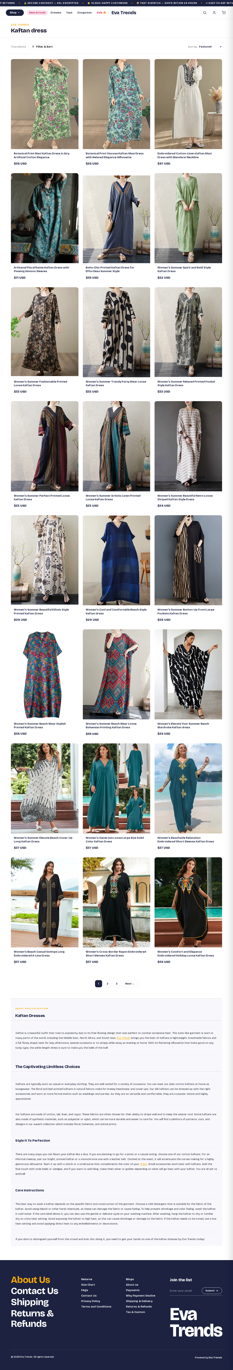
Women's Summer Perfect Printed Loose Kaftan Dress (42, 497)
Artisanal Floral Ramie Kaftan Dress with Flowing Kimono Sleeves (41, 269)
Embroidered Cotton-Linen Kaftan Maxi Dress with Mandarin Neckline (184, 155)
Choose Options (46, 144)
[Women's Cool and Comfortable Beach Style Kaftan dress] (116, 560)
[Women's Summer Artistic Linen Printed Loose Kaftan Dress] (116, 446)
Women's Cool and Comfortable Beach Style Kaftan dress (116, 611)
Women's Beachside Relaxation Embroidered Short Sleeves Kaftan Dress (185, 839)
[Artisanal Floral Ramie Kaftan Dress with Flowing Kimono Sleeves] (44, 218)
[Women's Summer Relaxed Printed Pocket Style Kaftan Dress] (188, 332)
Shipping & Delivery (139, 1301)
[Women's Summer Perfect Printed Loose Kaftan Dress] (44, 446)
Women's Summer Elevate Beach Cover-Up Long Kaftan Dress (43, 839)
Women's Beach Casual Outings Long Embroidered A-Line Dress (39, 953)
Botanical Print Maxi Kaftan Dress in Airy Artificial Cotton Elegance (41, 155)
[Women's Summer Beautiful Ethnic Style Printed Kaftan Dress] (44, 560)
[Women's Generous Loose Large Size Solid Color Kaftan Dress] (116, 788)
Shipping (30, 1302)
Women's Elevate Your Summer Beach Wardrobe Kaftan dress (183, 725)
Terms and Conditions (96, 1306)
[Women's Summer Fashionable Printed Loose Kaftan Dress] (44, 332)
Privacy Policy (90, 1301)
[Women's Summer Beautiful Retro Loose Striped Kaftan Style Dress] (188, 446)
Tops (69, 12)
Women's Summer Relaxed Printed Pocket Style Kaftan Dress (186, 383)
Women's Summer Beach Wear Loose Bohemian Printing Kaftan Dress (111, 725)
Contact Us (34, 1291)
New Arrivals (37, 12)
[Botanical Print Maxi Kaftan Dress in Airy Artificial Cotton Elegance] (44, 104)
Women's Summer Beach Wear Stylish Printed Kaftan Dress (40, 725)
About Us (30, 1280)
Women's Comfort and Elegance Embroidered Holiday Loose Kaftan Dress (185, 953)
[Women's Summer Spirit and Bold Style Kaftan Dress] (188, 218)
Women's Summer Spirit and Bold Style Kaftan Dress (184, 269)
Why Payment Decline (140, 1295)
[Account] (214, 12)
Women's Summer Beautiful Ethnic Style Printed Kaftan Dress (41, 611)
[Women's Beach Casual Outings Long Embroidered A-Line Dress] (44, 902)
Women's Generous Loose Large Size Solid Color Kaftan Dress (115, 839)
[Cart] (223, 12)
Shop (13, 12)
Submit (210, 1290)
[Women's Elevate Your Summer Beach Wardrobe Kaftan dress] (188, 674)
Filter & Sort (44, 46)
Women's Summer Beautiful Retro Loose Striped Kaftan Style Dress (185, 497)
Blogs (130, 1279)
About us (132, 1284)
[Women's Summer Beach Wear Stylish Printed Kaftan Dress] (44, 674)
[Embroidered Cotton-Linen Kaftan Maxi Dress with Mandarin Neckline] (188, 104)
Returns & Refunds (32, 1318)
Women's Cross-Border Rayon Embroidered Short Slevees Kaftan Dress (116, 953)
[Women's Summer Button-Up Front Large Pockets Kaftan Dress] (188, 560)
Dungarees (84, 12)
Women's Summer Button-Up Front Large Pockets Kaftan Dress (185, 611)
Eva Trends (123, 1038)
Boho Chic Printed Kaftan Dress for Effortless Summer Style (110, 269)
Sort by (192, 46)
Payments (133, 1290)
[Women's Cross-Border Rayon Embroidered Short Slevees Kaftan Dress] (116, 902)
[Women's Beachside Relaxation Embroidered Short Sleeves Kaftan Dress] (188, 788)
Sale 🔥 (101, 12)
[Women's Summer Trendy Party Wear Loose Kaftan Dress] (116, 332)
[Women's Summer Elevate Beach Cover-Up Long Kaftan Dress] (44, 788)
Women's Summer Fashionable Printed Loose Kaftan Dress (40, 383)
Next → (130, 983)
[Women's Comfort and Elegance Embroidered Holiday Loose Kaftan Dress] (188, 902)
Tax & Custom (135, 1312)
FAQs (84, 1290)
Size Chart (88, 1284)
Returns (86, 1279)
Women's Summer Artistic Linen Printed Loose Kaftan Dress (113, 497)
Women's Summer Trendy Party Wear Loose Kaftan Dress (116, 383)
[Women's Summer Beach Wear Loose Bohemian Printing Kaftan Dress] (116, 674)
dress (143, 1164)
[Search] (204, 12)
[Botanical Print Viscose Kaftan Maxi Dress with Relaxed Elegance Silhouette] (116, 104)
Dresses (56, 12)
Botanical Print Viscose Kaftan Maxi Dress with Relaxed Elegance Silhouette (115, 155)
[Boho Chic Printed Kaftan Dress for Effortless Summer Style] (116, 218)
